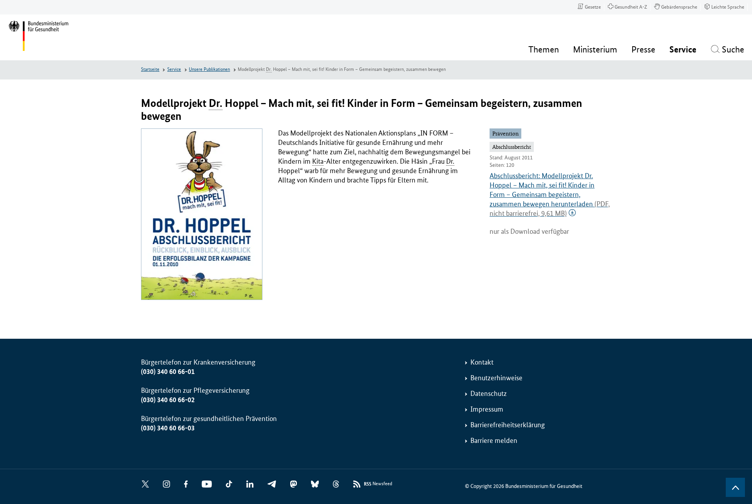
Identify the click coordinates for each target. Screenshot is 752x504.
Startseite (150, 69)
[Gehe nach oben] (735, 487)
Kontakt (482, 362)
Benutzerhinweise (496, 378)
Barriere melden (493, 440)
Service (174, 69)
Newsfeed (378, 484)
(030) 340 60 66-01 (168, 371)
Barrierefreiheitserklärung (507, 425)
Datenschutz (488, 393)
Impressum (486, 409)
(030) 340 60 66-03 (168, 428)
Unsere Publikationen (209, 69)
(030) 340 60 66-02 (168, 400)
